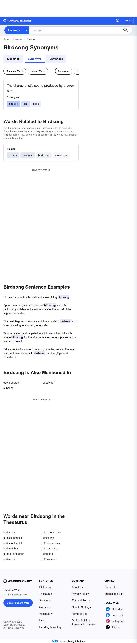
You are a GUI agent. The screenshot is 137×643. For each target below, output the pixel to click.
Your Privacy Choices (72, 641)
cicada (13, 155)
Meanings (13, 59)
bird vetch (9, 532)
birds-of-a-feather (13, 554)
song (36, 104)
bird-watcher (10, 548)
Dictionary (45, 587)
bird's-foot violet (12, 543)
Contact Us (111, 587)
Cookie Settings (81, 607)
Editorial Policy (81, 600)
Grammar (44, 607)
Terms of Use (79, 614)
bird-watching (51, 548)
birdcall (13, 104)
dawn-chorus (11, 382)
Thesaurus (14, 30)
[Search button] (127, 30)
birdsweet (48, 382)
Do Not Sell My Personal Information (84, 622)
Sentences (56, 59)
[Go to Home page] (17, 20)
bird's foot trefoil (12, 538)
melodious (61, 155)
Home (6, 38)
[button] (117, 20)
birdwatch (9, 559)
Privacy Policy (80, 594)
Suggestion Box (113, 594)
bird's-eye (48, 538)
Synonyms (35, 59)
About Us (77, 587)
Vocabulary (46, 614)
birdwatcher (49, 559)
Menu (128, 20)
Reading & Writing (50, 627)
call (25, 104)
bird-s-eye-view (52, 543)
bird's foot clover (52, 532)
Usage (43, 620)
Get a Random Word (18, 602)
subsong (8, 388)
